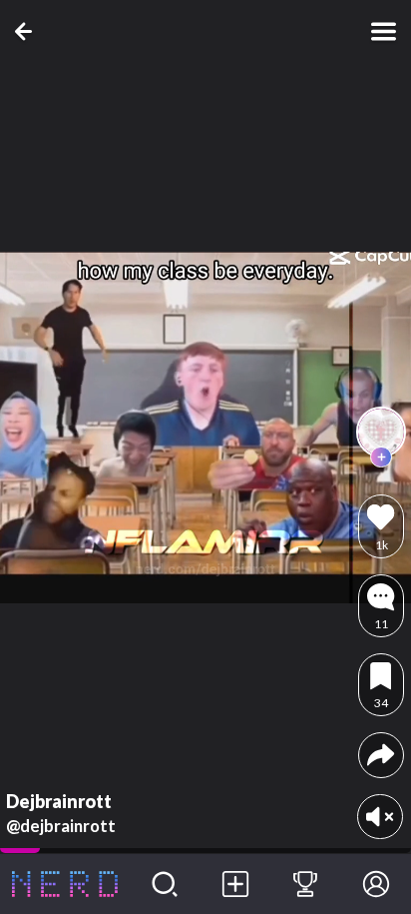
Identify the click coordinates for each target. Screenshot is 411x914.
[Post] (235, 884)
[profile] (381, 432)
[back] (27, 31)
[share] (380, 754)
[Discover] (165, 884)
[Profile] (375, 884)
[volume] (379, 816)
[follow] (381, 457)
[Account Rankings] (305, 884)
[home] (65, 884)
